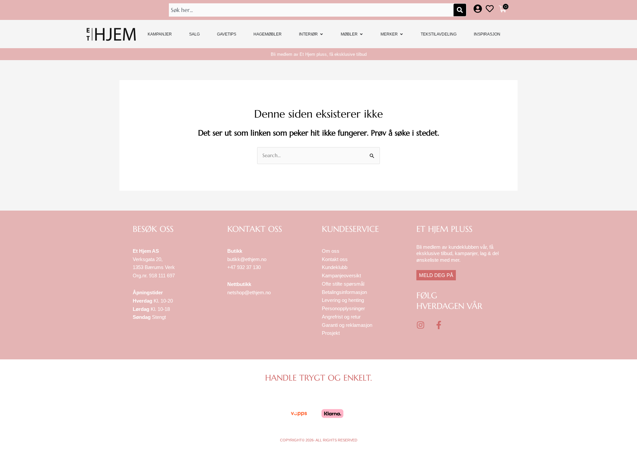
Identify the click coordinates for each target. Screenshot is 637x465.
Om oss (330, 251)
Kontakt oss (335, 259)
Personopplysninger (343, 308)
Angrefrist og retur (341, 317)
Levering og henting (343, 300)
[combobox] (312, 10)
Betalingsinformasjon (345, 292)
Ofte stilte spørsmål (343, 284)
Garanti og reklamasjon (347, 325)
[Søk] (459, 10)
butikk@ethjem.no (246, 259)
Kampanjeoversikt (341, 275)
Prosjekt (331, 333)
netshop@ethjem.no (249, 292)
